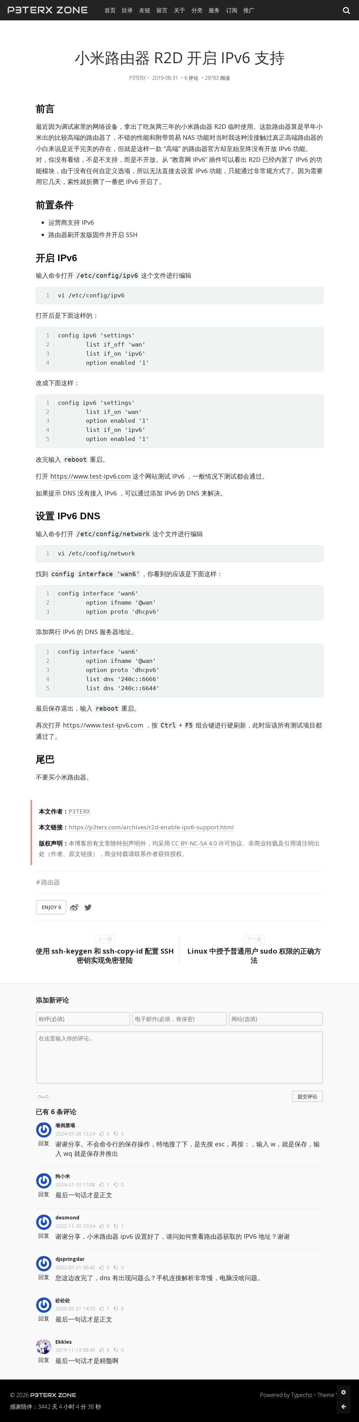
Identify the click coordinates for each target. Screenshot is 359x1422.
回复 (43, 1143)
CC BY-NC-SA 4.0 (194, 843)
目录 (127, 10)
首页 (110, 10)
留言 (162, 10)
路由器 (50, 882)
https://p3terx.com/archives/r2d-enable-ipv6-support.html (151, 827)
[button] (346, 10)
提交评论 (307, 1096)
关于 (179, 10)
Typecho (301, 1395)
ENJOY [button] (51, 907)
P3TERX (137, 77)
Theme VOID (333, 1395)
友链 (144, 10)
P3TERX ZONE (47, 10)
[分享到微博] (74, 907)
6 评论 (191, 77)
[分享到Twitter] (88, 907)
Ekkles (63, 1341)
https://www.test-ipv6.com (90, 476)
